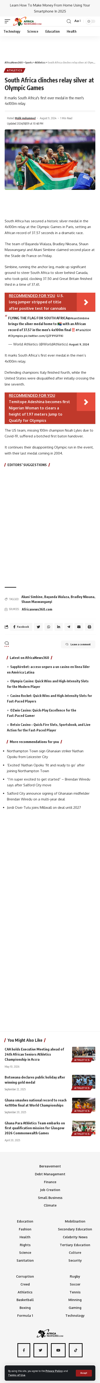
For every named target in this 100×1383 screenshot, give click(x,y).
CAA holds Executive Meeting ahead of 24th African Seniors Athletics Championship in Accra (34, 1054)
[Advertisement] (50, 46)
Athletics (14, 70)
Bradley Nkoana (82, 597)
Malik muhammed (25, 118)
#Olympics (15, 336)
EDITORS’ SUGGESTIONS (27, 465)
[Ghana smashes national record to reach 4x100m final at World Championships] (83, 1105)
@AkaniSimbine (78, 318)
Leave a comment (80, 644)
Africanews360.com (37, 609)
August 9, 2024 (79, 344)
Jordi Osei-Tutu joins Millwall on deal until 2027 (44, 807)
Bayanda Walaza (56, 597)
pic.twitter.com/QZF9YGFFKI (43, 336)
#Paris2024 (83, 330)
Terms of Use (16, 1375)
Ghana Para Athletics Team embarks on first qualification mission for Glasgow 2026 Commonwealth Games (35, 1128)
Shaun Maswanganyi (36, 602)
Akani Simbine (32, 597)
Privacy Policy (54, 1370)
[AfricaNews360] (27, 21)
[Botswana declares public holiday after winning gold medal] (83, 1082)
